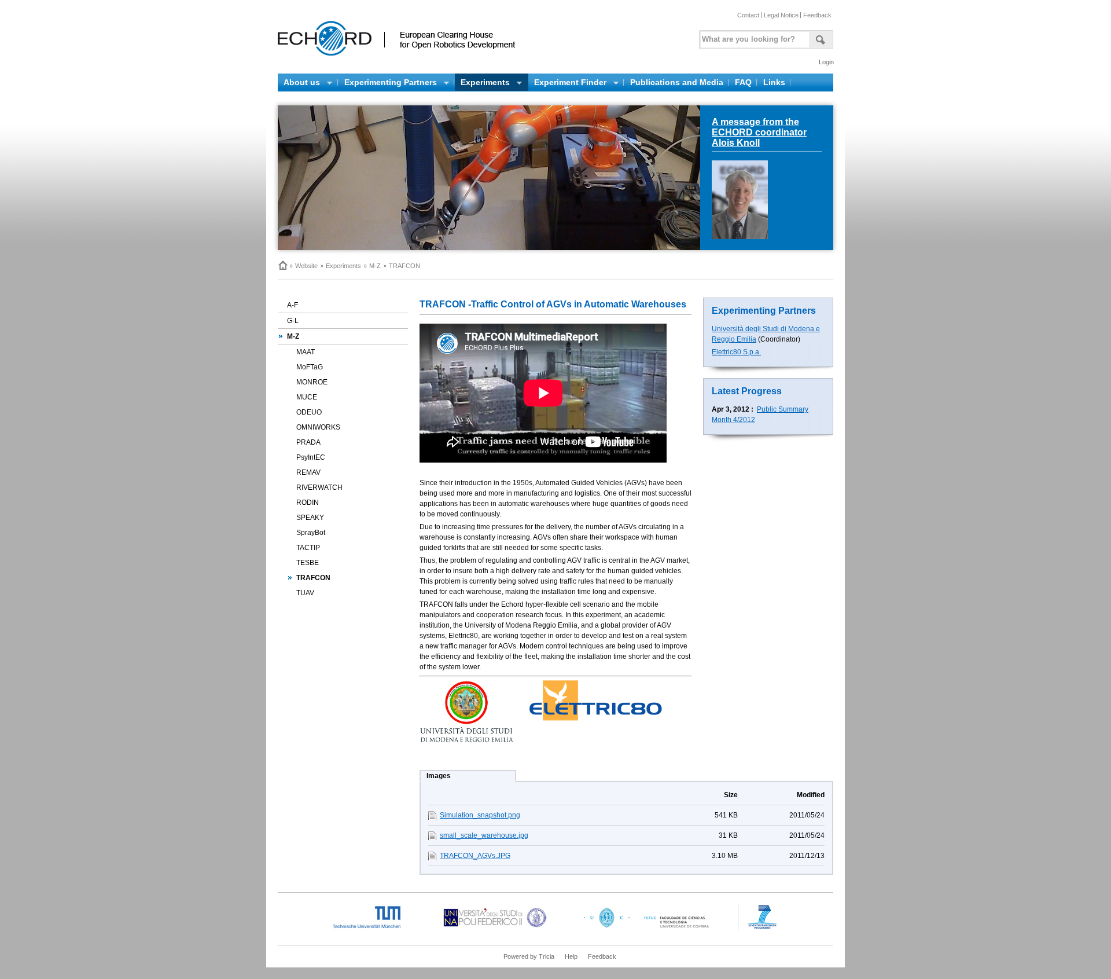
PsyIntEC (310, 457)
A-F (292, 305)
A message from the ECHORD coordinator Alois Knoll (759, 132)
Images (438, 776)
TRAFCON (313, 578)
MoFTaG (309, 367)
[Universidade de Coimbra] (649, 928)
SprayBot (310, 533)
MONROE (312, 382)
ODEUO (309, 412)
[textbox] (753, 36)
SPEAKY (310, 518)
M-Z (375, 265)
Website (306, 265)
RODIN (307, 502)
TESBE (307, 563)
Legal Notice (781, 15)
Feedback (817, 15)
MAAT (305, 352)
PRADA (308, 442)
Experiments (343, 265)
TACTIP (308, 548)
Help (571, 956)
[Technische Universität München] (376, 928)
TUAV (305, 593)
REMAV (308, 472)
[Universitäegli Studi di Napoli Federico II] (495, 928)
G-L (293, 321)
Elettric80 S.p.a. (736, 352)
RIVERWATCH (319, 487)
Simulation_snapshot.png (480, 815)
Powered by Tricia (528, 956)
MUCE (306, 397)
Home (282, 265)
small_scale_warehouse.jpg (484, 835)
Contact (748, 15)
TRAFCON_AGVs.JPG (475, 856)
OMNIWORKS (318, 427)
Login (826, 61)
